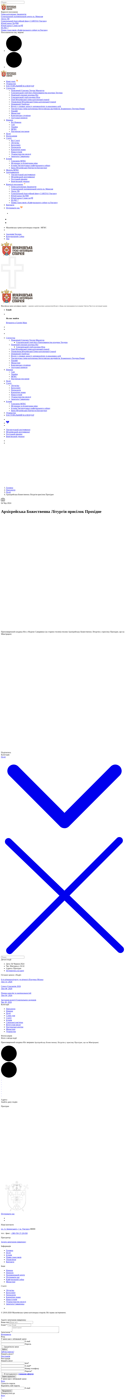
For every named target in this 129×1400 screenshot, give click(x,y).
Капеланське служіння (20, 115)
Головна (9, 1250)
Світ (13, 124)
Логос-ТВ (5, 19)
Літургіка (15, 143)
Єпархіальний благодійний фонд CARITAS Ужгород (24, 21)
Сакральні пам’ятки (14, 1022)
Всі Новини (16, 122)
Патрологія (16, 147)
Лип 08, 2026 (6, 989)
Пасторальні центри (14, 1027)
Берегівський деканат (20, 181)
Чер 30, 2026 (6, 1002)
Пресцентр (10, 1009)
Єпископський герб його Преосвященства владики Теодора (36, 93)
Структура (10, 88)
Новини (9, 120)
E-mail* (28, 1366)
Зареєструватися (8, 1376)
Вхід (3, 1381)
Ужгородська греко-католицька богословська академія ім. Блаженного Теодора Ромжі (48, 109)
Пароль (28, 1344)
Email (4, 1325)
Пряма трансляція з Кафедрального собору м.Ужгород (24, 30)
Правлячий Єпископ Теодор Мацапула (27, 90)
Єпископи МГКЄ (18, 161)
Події (8, 134)
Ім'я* (27, 1363)
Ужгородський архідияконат (23, 174)
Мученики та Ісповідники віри (24, 163)
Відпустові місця (13, 1025)
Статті (8, 138)
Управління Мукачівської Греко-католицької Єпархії (33, 102)
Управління (11, 1259)
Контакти (10, 205)
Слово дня (10, 1016)
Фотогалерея (11, 136)
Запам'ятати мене (11, 1347)
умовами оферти (26, 1374)
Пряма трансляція (13, 1257)
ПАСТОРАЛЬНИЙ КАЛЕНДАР (20, 86)
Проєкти (9, 1273)
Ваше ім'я (5, 1322)
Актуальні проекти (19, 118)
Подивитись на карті (15, 971)
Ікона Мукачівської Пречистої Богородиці (29, 168)
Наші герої (11, 81)
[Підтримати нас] (7, 423)
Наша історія (16, 152)
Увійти (4, 1349)
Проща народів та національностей (16, 993)
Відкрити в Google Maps (16, 323)
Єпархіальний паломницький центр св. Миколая (22, 16)
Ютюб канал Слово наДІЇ (12, 25)
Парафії (14, 111)
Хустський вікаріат (19, 179)
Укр (7, 239)
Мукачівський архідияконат (23, 177)
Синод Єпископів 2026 (11, 986)
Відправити (6, 1334)
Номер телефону (32, 1368)
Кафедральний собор (15, 1279)
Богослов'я (15, 145)
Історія (9, 159)
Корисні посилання (14, 184)
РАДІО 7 (4, 28)
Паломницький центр (15, 1275)
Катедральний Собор (15, 236)
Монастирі (15, 113)
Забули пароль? (7, 1352)
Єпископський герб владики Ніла (25, 97)
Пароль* (28, 1371)
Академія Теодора (13, 234)
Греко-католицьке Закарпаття (13, 14)
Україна (14, 127)
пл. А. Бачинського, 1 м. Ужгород (15, 1229)
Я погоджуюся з (19, 1374)
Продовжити (6, 1391)
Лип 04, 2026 (6, 995)
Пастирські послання (20, 131)
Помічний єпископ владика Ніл (24, 95)
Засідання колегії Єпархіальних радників (18, 1000)
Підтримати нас (13, 208)
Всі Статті (15, 140)
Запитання (6, 1332)
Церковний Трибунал (20, 104)
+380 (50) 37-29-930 (19, 1233)
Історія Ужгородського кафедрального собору (30, 165)
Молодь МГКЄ (12, 170)
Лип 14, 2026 (6, 982)
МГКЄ (14, 129)
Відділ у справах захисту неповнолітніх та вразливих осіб (36, 106)
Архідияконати (12, 172)
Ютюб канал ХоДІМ (10, 23)
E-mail (27, 1341)
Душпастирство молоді (21, 154)
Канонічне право (18, 149)
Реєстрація (5, 1356)
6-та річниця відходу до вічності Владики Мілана (22, 979)
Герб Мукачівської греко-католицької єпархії (30, 99)
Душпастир (11, 84)
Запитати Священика (20, 156)
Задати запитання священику (21, 213)
